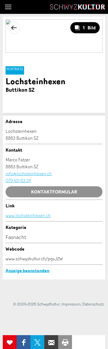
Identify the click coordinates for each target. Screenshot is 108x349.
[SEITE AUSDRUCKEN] (65, 342)
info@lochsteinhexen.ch (29, 173)
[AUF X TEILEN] (37, 342)
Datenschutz (93, 304)
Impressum (71, 304)
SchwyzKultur (77, 7)
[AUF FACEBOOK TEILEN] (23, 342)
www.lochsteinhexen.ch (28, 215)
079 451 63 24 (18, 180)
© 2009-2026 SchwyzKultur (36, 304)
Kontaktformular (54, 191)
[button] (8, 7)
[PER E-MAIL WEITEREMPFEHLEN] (51, 342)
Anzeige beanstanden (27, 270)
